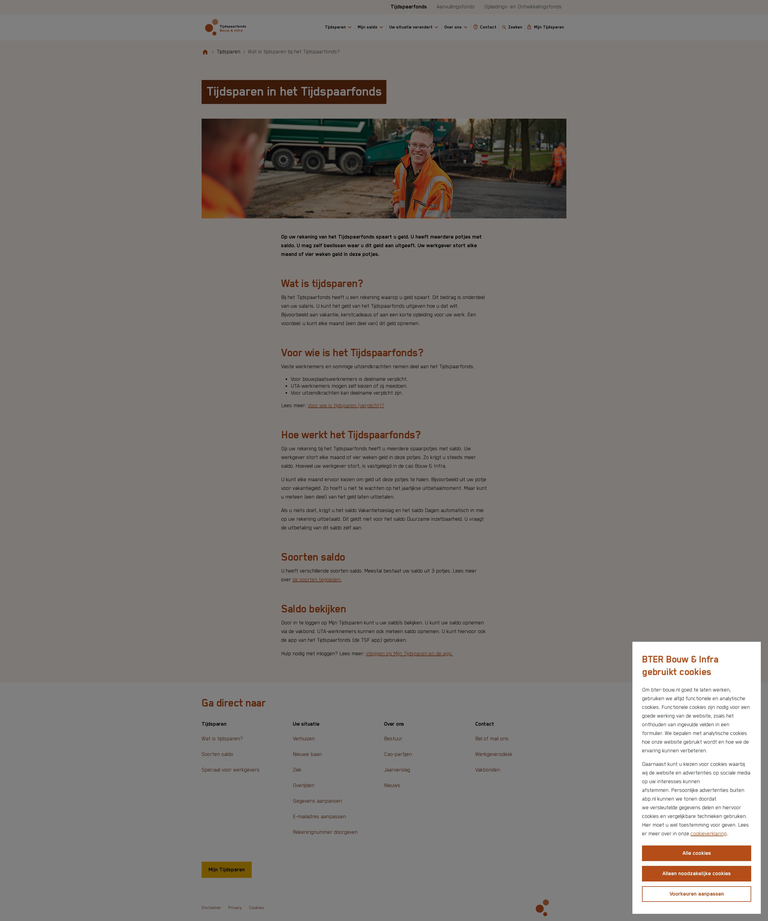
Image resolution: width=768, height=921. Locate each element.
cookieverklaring (709, 834)
